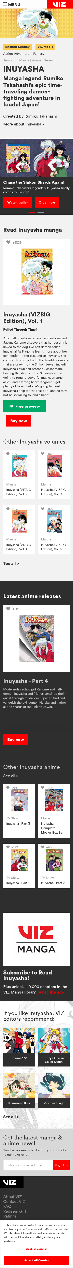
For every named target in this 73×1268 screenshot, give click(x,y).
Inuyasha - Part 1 (17, 883)
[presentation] (19, 466)
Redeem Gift (14, 1211)
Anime (37, 60)
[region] (36, 1244)
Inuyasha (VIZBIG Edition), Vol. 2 (18, 492)
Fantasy (38, 53)
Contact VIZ (14, 1201)
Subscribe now (51, 992)
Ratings (10, 1216)
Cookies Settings (36, 1249)
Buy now (18, 420)
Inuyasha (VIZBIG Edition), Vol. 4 (18, 547)
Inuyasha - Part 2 (52, 883)
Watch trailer (17, 202)
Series (48, 60)
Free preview (27, 406)
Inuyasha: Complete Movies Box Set (52, 827)
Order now (47, 202)
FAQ (7, 1206)
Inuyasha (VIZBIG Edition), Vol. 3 (53, 492)
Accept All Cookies (36, 1260)
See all (11, 563)
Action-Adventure (16, 53)
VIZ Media (45, 46)
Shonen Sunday (17, 46)
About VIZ (12, 1196)
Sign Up (61, 1165)
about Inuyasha (22, 124)
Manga (24, 60)
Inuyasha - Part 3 (18, 823)
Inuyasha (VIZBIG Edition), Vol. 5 (53, 547)
